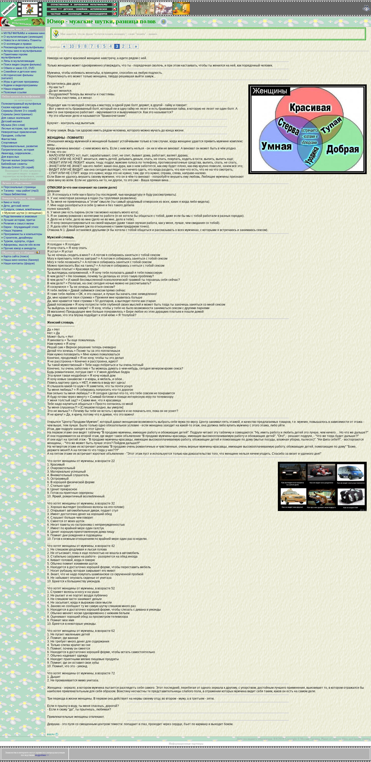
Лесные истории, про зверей (19, 128)
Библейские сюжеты (14, 163)
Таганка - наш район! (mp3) (21, 190)
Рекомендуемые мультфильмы (24, 47)
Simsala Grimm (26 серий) (17, 167)
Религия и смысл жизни (19, 223)
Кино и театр (12, 202)
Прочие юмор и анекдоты (20, 248)
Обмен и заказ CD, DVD (19, 68)
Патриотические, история (17, 149)
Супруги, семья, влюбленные (22, 209)
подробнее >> (42, 755)
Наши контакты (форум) (19, 263)
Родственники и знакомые (20, 216)
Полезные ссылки (15, 92)
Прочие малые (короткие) (17, 160)
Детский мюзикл (11, 121)
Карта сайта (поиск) (16, 256)
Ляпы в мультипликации (19, 60)
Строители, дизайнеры (18, 237)
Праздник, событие (13, 135)
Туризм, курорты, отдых (19, 241)
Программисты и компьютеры (23, 234)
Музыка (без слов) (13, 124)
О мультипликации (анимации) (23, 36)
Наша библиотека (15, 194)
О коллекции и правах (18, 43)
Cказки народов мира (15, 107)
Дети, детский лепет (16, 205)
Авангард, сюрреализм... (17, 153)
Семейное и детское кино (20, 71)
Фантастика (8, 139)
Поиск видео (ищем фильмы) (22, 64)
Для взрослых (10, 156)
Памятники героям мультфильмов (14, 56)
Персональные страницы (20, 187)
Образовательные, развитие (19, 146)
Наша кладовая (13, 88)
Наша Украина (13, 230)
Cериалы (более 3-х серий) (18, 110)
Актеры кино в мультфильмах (23, 50)
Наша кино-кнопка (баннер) (21, 259)
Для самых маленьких (15, 117)
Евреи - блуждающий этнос (21, 226)
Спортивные (9, 142)
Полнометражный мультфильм (21, 103)
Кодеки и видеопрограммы (21, 85)
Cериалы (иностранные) (17, 114)
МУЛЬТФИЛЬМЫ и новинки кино (24, 33)
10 (71, 46)
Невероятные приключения (18, 131)
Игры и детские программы (21, 81)
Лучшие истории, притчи (19, 219)
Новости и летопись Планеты (22, 40)
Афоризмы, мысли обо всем (22, 244)
